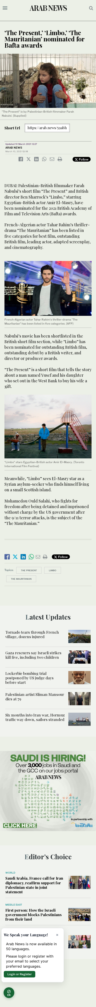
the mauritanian (21, 578)
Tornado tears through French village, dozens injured (32, 634)
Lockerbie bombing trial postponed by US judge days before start (29, 678)
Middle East (13, 904)
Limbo (52, 570)
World (10, 872)
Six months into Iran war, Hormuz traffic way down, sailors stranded (35, 717)
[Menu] (5, 8)
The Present (29, 570)
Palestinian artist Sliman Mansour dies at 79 (34, 696)
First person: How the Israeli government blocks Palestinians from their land (33, 915)
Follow (83, 159)
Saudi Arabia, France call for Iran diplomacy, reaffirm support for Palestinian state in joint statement (34, 885)
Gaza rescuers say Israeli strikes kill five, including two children (33, 655)
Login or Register (19, 974)
